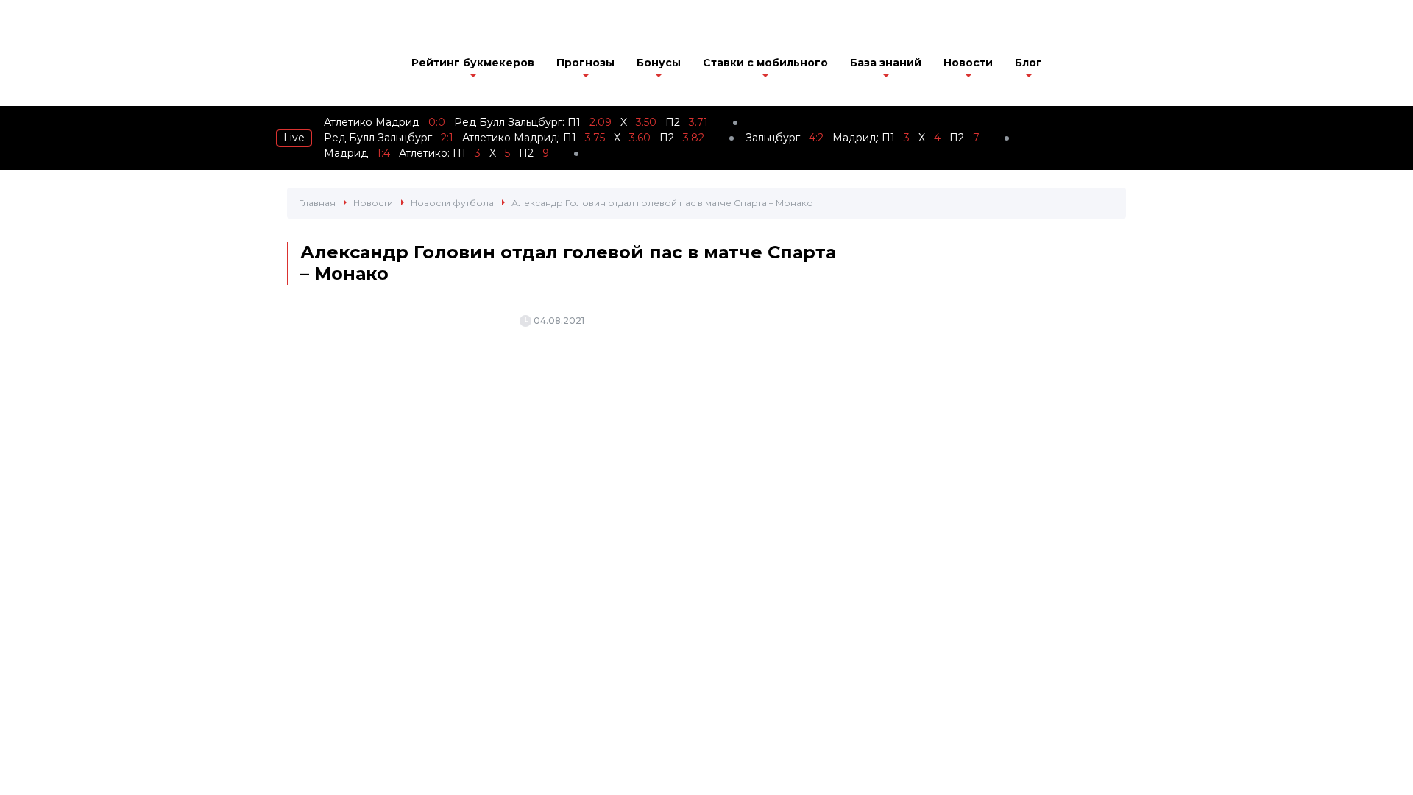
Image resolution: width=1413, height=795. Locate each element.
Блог (1028, 62)
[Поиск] (1117, 64)
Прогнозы (585, 62)
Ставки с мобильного (765, 62)
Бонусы (659, 62)
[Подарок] (1075, 66)
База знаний (885, 62)
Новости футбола (452, 202)
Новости (968, 62)
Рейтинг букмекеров (472, 62)
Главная (317, 202)
